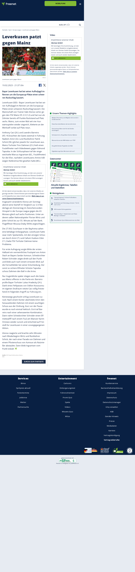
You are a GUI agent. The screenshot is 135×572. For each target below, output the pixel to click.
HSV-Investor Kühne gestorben (62, 209)
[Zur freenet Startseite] (8, 3)
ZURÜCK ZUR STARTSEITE (34, 361)
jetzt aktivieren (12, 184)
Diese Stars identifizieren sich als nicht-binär (64, 124)
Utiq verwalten (112, 407)
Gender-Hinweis (111, 416)
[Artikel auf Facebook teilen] (40, 85)
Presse (112, 421)
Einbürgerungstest (67, 388)
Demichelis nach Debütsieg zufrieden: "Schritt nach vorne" (66, 203)
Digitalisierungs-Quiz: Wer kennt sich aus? (63, 151)
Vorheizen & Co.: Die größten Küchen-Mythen (64, 135)
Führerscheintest (67, 393)
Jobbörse (23, 397)
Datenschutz (112, 397)
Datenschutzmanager (112, 402)
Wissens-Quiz (67, 411)
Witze (67, 416)
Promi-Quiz (67, 397)
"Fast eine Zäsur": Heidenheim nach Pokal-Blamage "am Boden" (65, 214)
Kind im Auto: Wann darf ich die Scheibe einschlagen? (63, 129)
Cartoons (67, 383)
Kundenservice (112, 383)
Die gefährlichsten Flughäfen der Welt (62, 146)
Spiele (67, 402)
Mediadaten (112, 426)
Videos (67, 407)
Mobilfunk (60, 3)
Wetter (23, 402)
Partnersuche (23, 407)
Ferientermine (23, 393)
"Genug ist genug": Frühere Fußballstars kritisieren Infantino (65, 198)
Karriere (112, 430)
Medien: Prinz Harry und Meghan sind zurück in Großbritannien (65, 118)
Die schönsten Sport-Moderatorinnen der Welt (66, 220)
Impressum (112, 393)
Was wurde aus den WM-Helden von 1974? (63, 140)
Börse (23, 383)
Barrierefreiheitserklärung (111, 388)
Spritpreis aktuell (23, 388)
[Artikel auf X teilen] (44, 85)
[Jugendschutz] (67, 460)
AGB (112, 411)
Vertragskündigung (112, 435)
